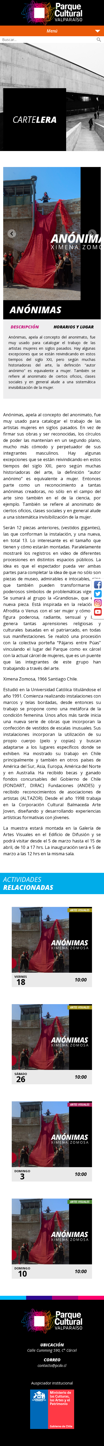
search (99, 40)
